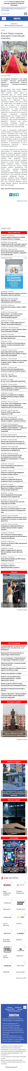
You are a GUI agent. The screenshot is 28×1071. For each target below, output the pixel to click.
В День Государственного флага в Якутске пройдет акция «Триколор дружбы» (12, 552)
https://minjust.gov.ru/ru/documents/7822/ (11, 1060)
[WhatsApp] (14, 194)
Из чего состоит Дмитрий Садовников (13, 381)
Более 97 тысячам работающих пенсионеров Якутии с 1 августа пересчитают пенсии (11, 678)
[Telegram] (17, 194)
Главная (9, 1007)
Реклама (20, 1009)
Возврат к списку (6, 228)
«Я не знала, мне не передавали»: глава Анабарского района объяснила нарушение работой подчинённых (13, 405)
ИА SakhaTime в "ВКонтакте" (14, 25)
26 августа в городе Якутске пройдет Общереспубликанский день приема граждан (12, 396)
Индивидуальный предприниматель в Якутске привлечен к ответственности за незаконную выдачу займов (14, 388)
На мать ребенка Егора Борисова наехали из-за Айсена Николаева (14, 3)
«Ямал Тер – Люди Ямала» (9, 376)
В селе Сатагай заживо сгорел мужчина (13, 436)
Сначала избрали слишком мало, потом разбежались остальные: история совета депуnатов (14, 519)
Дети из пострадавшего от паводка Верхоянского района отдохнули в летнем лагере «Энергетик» (12, 488)
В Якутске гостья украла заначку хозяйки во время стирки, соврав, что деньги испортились (14, 362)
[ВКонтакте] (10, 194)
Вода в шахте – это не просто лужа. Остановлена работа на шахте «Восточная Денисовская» (12, 315)
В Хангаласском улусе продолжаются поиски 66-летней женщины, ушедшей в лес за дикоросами (14, 252)
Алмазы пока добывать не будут (11, 673)
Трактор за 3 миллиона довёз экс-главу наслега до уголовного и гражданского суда (13, 510)
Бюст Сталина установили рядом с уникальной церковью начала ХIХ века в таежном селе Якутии (14, 536)
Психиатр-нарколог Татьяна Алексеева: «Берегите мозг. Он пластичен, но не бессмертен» (13, 647)
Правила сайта (10, 1009)
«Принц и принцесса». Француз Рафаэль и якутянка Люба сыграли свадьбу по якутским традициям (14, 695)
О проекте (18, 1007)
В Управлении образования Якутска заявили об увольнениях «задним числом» (12, 527)
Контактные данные (14, 1011)
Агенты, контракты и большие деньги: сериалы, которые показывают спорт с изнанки (13, 345)
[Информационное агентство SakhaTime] (16, 18)
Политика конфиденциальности (10, 1023)
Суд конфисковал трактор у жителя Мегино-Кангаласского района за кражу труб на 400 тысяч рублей (13, 353)
